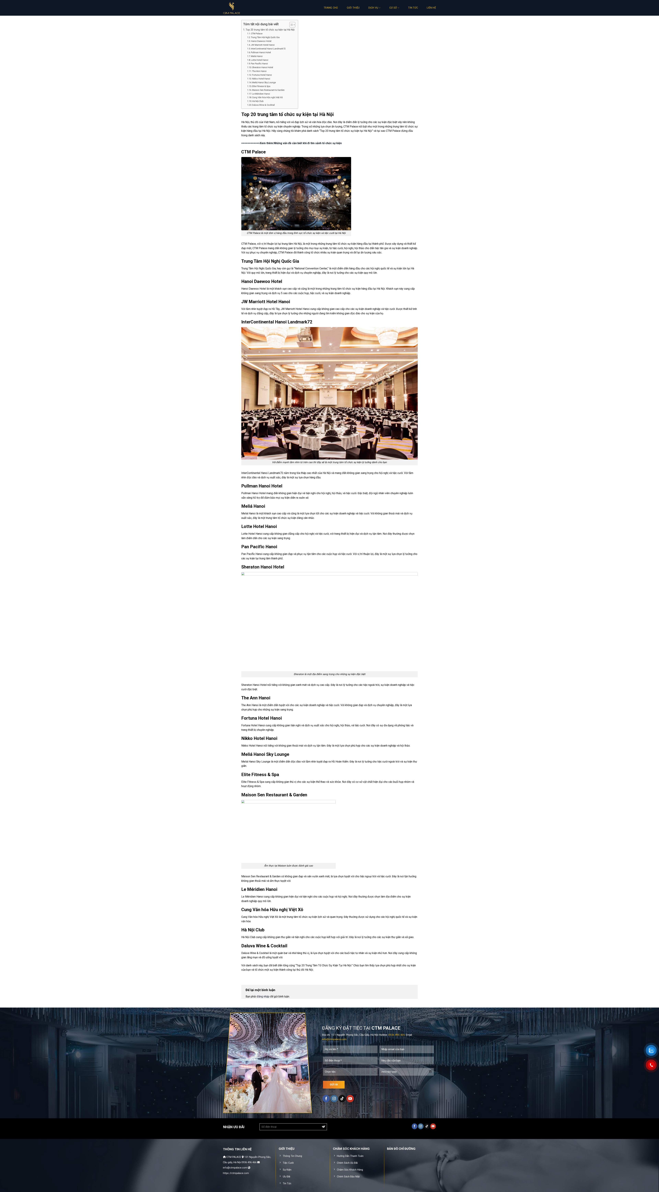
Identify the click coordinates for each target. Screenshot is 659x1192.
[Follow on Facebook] (326, 1098)
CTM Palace (256, 33)
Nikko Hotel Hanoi (261, 78)
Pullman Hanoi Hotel (261, 52)
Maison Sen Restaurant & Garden (268, 90)
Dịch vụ (373, 7)
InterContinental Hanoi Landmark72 (268, 48)
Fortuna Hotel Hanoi (262, 75)
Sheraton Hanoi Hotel (262, 67)
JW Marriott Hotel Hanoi (263, 45)
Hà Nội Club (258, 101)
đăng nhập (263, 996)
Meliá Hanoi (257, 56)
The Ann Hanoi (259, 71)
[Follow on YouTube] (350, 1098)
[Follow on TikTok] (342, 1098)
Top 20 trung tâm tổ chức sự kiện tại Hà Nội (270, 29)
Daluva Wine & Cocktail (263, 105)
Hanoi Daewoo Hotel (261, 41)
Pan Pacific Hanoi (259, 63)
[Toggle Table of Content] (290, 25)
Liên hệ (431, 7)
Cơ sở (393, 7)
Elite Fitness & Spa (261, 86)
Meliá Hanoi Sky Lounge (264, 82)
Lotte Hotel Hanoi (259, 60)
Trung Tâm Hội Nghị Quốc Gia (265, 37)
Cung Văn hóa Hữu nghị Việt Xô (267, 97)
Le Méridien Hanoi (261, 93)
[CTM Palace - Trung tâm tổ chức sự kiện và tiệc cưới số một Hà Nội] (240, 8)
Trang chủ (331, 7)
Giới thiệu (353, 7)
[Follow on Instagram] (334, 1098)
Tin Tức (413, 7)
